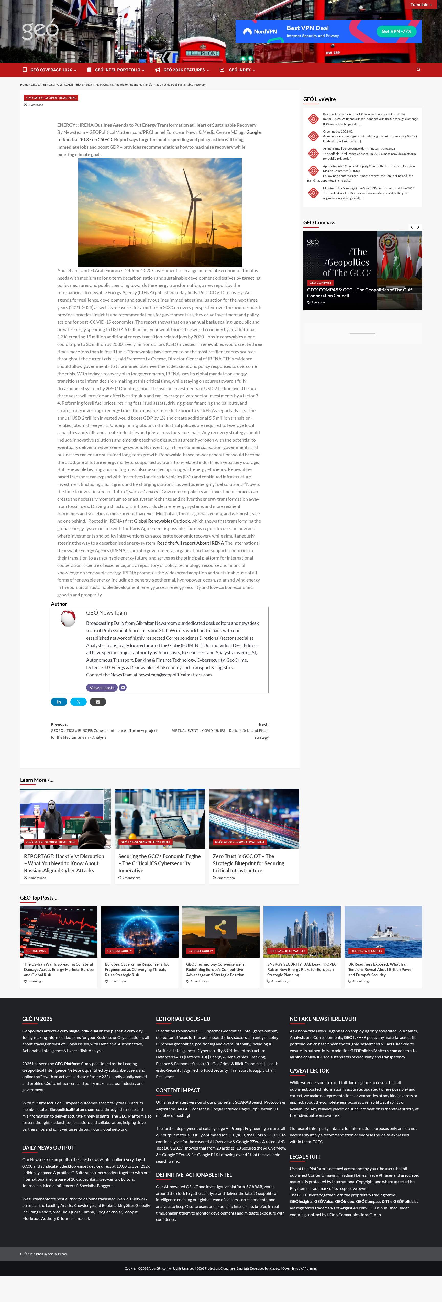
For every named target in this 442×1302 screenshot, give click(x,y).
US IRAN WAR (36, 951)
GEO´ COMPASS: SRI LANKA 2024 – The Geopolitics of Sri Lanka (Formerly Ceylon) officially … (360, 292)
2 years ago (318, 302)
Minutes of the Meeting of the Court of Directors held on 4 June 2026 (368, 188)
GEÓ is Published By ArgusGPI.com (44, 1254)
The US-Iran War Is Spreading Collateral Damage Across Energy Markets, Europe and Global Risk (59, 969)
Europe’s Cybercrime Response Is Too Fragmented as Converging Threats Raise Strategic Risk (137, 969)
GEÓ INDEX (239, 70)
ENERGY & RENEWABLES (287, 951)
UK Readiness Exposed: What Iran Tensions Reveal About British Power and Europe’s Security (380, 969)
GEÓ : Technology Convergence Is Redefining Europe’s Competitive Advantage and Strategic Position (215, 969)
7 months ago (37, 878)
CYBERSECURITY (119, 951)
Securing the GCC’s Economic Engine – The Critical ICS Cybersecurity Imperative (159, 863)
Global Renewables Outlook (162, 521)
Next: (220, 730)
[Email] (123, 687)
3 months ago (199, 981)
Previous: (104, 730)
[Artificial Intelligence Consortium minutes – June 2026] (313, 153)
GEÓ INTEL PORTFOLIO (117, 70)
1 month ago (117, 981)
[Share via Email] (98, 702)
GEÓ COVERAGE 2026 (50, 70)
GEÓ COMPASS (320, 283)
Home (24, 84)
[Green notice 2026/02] (313, 136)
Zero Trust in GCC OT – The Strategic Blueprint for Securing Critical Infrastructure (248, 863)
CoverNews (290, 1268)
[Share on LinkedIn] (59, 702)
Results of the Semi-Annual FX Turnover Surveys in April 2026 (364, 114)
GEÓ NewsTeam (106, 612)
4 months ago (280, 981)
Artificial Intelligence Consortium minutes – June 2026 (359, 148)
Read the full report (176, 543)
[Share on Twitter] (78, 702)
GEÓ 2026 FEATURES (183, 70)
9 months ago (131, 878)
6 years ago (35, 105)
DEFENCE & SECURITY (366, 951)
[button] (418, 69)
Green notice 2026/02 (338, 131)
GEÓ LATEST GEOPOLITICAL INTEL (55, 84)
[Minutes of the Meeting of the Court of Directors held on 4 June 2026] (313, 192)
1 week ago (35, 981)
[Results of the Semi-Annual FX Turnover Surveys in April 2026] (313, 119)
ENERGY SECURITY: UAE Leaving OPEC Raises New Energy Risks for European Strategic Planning (302, 969)
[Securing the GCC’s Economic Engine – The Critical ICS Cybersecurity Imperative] (160, 819)
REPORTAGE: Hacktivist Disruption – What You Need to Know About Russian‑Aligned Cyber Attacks (64, 863)
